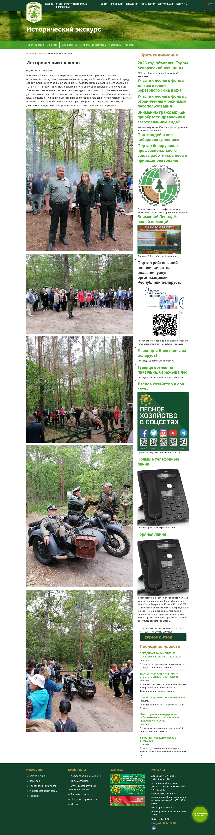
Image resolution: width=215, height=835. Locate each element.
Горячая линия (151, 534)
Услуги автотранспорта (84, 799)
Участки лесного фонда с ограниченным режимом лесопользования (162, 101)
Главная (30, 53)
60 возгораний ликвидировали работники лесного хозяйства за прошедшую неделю (160, 717)
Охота (104, 3)
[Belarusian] (206, 4)
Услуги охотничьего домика (86, 775)
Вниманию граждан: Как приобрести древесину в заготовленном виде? (161, 117)
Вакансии (52, 44)
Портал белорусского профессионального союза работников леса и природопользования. (162, 153)
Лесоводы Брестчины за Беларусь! (161, 353)
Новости (129, 44)
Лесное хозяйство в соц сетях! (160, 386)
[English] (209, 4)
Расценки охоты (80, 794)
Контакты (181, 3)
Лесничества (148, 3)
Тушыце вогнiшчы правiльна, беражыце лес (162, 370)
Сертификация (166, 3)
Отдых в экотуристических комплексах (71, 5)
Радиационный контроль (75, 44)
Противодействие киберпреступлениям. (158, 137)
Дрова (74, 804)
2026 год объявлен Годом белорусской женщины (162, 65)
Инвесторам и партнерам (106, 44)
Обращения (131, 3)
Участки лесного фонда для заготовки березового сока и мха (160, 85)
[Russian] (211, 4)
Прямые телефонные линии (158, 461)
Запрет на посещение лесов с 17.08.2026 (158, 739)
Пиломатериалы (80, 780)
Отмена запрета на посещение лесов (162, 697)
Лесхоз (49, 3)
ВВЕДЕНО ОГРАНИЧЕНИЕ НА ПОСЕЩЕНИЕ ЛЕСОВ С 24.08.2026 (160, 655)
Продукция (116, 3)
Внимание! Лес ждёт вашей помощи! (157, 219)
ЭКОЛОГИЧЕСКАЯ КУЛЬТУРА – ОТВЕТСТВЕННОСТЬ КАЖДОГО (159, 675)
